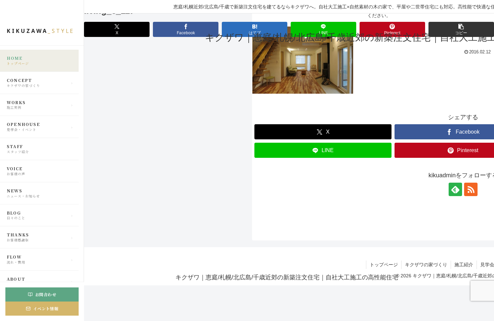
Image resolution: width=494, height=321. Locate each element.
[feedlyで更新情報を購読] (455, 189)
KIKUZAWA (41, 31)
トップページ (384, 264)
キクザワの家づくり (426, 264)
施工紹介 (463, 264)
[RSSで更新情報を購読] (471, 189)
